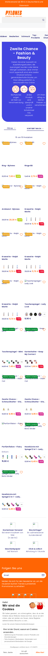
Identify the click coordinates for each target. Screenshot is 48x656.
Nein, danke (8, 652)
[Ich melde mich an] (43, 575)
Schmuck (25, 36)
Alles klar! (40, 652)
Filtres (10, 128)
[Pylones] (13, 13)
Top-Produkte (35, 36)
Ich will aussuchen (24, 652)
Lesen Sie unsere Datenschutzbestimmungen (18, 624)
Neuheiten (14, 36)
